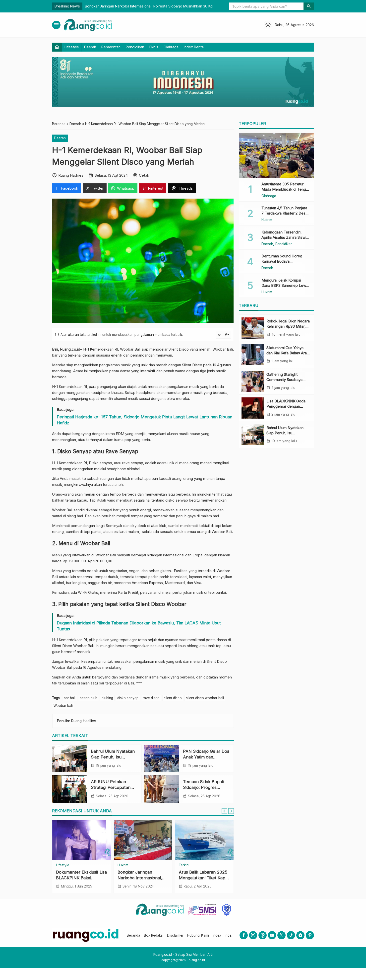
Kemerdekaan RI (73, 386)
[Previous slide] (224, 811)
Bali (230, 349)
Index (217, 935)
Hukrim (123, 865)
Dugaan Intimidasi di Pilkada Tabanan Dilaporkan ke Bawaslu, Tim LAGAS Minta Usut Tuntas (139, 625)
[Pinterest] (310, 935)
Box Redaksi (153, 935)
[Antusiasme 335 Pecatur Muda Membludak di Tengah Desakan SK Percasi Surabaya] (276, 155)
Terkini (184, 865)
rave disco (151, 698)
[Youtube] (272, 935)
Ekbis (153, 47)
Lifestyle (71, 47)
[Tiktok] (291, 935)
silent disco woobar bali (205, 698)
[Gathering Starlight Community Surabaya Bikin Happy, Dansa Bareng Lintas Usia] (253, 381)
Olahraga (171, 47)
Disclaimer (175, 935)
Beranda (133, 935)
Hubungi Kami (198, 935)
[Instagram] (253, 935)
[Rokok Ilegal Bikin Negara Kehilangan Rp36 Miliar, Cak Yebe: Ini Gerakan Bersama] (253, 328)
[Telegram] (300, 935)
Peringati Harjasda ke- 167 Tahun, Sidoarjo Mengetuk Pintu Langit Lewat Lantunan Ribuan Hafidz (144, 419)
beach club (88, 698)
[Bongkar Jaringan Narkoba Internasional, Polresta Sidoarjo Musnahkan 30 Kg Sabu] (143, 840)
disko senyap (127, 698)
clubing (107, 698)
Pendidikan (135, 47)
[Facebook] (244, 935)
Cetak (144, 175)
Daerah (90, 47)
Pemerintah (111, 47)
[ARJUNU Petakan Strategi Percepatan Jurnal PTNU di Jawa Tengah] (69, 789)
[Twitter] (281, 935)
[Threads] (262, 935)
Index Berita (194, 47)
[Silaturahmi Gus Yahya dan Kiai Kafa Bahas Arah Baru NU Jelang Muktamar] (253, 355)
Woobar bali (63, 706)
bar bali (69, 698)
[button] (309, 6)
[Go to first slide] (231, 811)
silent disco (173, 698)
